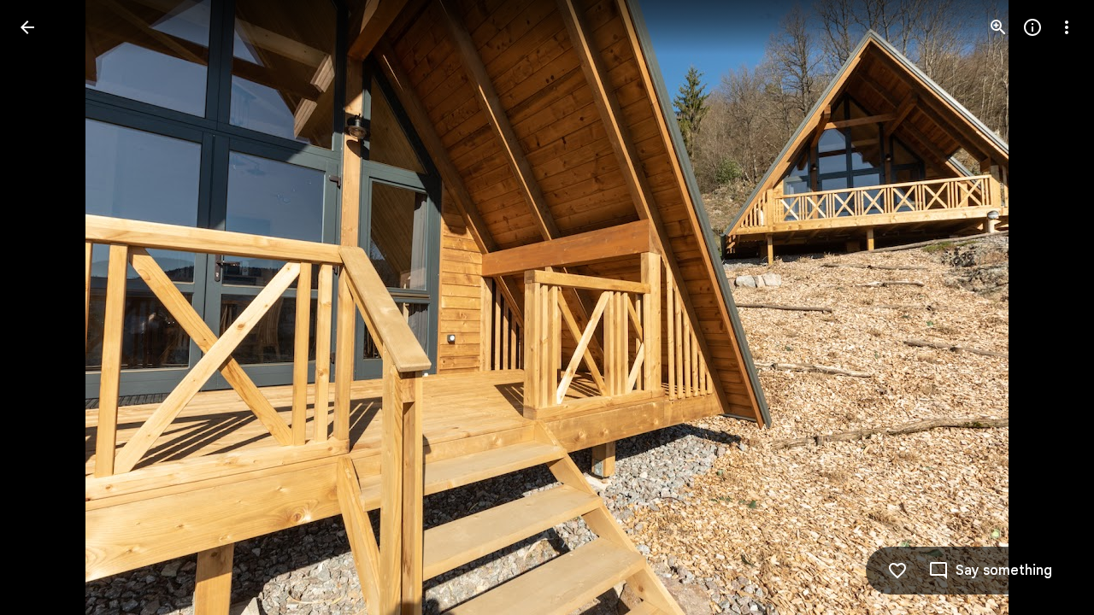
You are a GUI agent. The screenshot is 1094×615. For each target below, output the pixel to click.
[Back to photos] (27, 27)
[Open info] (1032, 27)
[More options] (1067, 27)
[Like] (897, 570)
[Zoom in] (998, 27)
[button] (48, 307)
